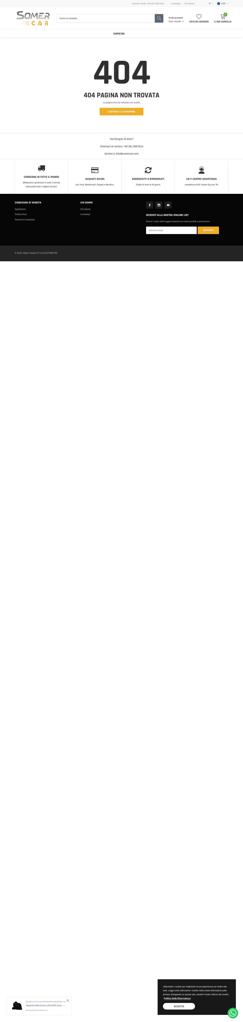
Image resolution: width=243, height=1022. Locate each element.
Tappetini (119, 34)
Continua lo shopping (121, 112)
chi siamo (189, 3)
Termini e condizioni (25, 219)
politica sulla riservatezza (177, 998)
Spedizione (20, 209)
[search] (159, 18)
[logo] (33, 18)
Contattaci (176, 3)
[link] (149, 205)
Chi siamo (85, 209)
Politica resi (21, 214)
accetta (179, 1006)
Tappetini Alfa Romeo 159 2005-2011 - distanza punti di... (46, 1005)
